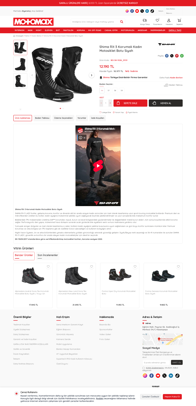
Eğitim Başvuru (63, 329)
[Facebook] (132, 11)
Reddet (99, 398)
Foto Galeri (104, 339)
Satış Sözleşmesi (21, 334)
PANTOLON (68, 30)
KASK (30, 30)
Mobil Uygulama (64, 344)
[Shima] (167, 45)
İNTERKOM (19, 30)
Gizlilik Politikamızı (67, 398)
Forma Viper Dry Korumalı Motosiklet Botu (118, 292)
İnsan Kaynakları (21, 354)
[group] (62, 73)
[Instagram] (127, 11)
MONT (38, 30)
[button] (20, 41)
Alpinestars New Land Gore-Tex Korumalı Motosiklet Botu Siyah (73, 292)
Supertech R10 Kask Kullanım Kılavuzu (74, 358)
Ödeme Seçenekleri (63, 118)
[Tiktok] (152, 11)
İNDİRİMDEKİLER (158, 30)
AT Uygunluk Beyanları (67, 354)
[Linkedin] (147, 11)
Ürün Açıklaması (22, 118)
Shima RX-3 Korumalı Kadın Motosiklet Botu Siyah (63, 36)
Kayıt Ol (177, 362)
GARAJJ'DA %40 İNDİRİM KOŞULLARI (30, 344)
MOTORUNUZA (127, 30)
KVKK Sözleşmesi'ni (155, 368)
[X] (142, 11)
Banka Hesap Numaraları (68, 349)
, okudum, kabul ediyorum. (160, 369)
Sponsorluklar (105, 329)
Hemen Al (165, 103)
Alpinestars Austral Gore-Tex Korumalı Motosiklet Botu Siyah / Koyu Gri (32, 292)
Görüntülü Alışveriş (65, 334)
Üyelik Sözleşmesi (21, 329)
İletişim (160, 11)
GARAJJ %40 (175, 30)
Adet (101, 97)
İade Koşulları (97, 118)
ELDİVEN (49, 30)
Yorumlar (81, 118)
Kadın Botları (37, 36)
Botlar (27, 36)
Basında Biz (104, 324)
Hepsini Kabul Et (172, 396)
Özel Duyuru (62, 363)
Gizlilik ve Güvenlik (21, 349)
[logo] (33, 21)
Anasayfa (19, 36)
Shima (106, 77)
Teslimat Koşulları (21, 324)
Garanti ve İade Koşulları (25, 339)
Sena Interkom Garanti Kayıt (69, 324)
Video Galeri (105, 334)
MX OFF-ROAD (94, 30)
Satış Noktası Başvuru (170, 11)
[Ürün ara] (122, 22)
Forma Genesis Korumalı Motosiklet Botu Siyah (161, 292)
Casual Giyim (111, 30)
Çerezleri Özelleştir (150, 396)
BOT (58, 30)
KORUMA (81, 30)
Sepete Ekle (130, 103)
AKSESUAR (142, 30)
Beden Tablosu (42, 118)
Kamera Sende (63, 339)
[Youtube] (137, 11)
